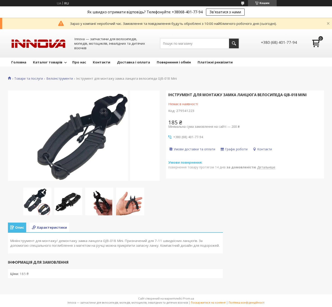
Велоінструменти (59, 79)
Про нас (79, 62)
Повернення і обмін (174, 62)
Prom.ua (188, 298)
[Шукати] (234, 43)
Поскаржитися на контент (208, 303)
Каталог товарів (47, 62)
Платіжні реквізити (215, 62)
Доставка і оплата (133, 62)
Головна (18, 62)
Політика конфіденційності (246, 303)
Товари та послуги (28, 79)
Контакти (101, 62)
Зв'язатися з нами (225, 11)
